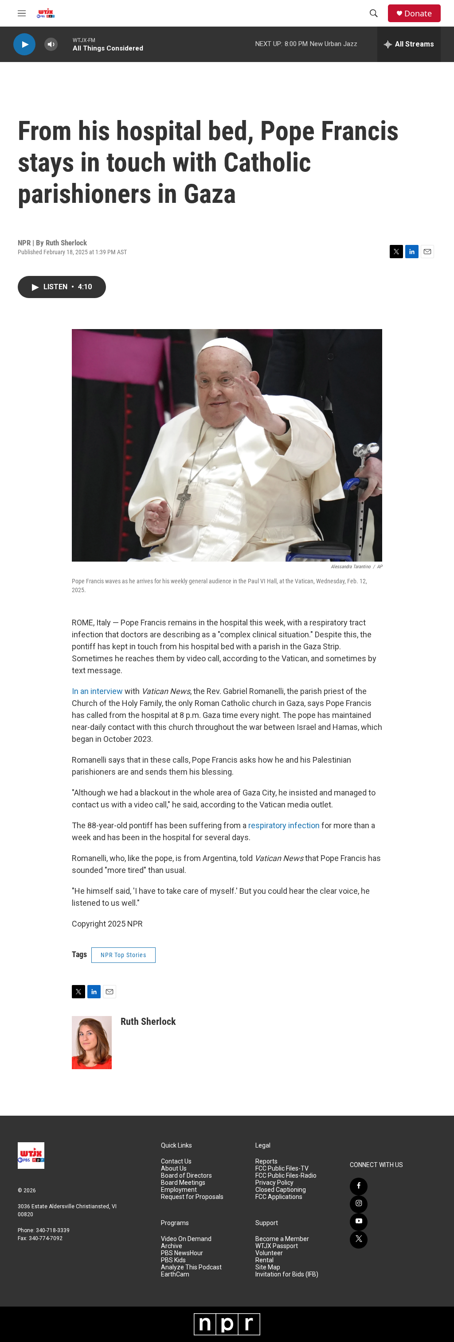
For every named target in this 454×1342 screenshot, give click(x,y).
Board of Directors (186, 1175)
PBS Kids (173, 1260)
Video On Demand (186, 1239)
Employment (179, 1190)
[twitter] (359, 1240)
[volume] (51, 44)
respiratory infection (284, 825)
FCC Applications (278, 1197)
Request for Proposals (192, 1197)
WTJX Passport (276, 1246)
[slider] (65, 44)
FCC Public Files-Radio (286, 1175)
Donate (418, 13)
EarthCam (175, 1274)
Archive (171, 1246)
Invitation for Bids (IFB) (286, 1274)
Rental (264, 1260)
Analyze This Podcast (191, 1267)
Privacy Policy (274, 1182)
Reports (266, 1161)
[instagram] (359, 1204)
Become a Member (282, 1239)
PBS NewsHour (182, 1253)
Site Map (267, 1267)
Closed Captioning (280, 1190)
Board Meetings (183, 1182)
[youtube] (359, 1222)
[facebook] (359, 1186)
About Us (174, 1168)
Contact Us (176, 1161)
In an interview (97, 691)
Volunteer (269, 1253)
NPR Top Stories (123, 954)
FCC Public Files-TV (282, 1168)
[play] (24, 44)
